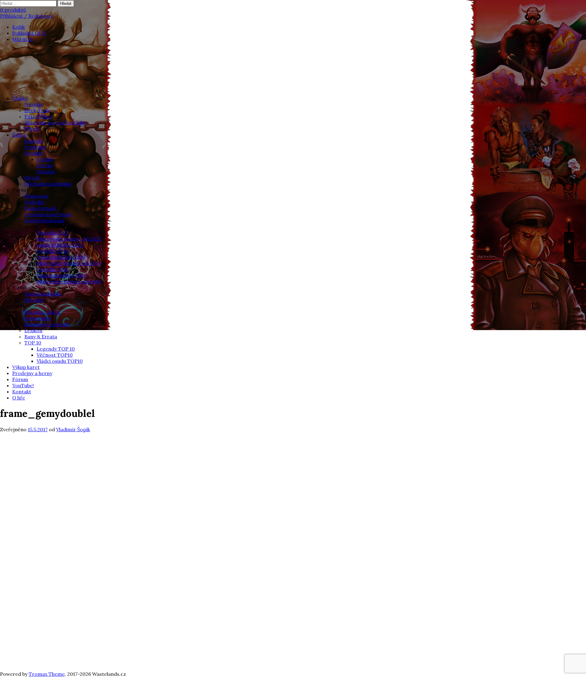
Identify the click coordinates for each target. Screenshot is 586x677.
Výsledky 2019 (53, 251)
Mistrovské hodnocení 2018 (69, 281)
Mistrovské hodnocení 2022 (69, 239)
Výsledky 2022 (53, 233)
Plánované (36, 196)
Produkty (35, 147)
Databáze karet (42, 312)
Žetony (45, 165)
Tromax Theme (47, 674)
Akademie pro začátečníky (55, 123)
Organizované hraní (47, 214)
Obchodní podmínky (48, 184)
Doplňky (33, 153)
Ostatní (46, 171)
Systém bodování (44, 220)
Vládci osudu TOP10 (60, 361)
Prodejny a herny (32, 373)
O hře (18, 398)
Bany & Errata (40, 336)
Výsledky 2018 (52, 269)
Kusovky (33, 141)
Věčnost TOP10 (55, 355)
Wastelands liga (42, 294)
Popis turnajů (40, 208)
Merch (32, 178)
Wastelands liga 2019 (61, 257)
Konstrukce (38, 318)
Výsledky (34, 202)
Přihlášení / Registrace (27, 16)
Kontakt (21, 391)
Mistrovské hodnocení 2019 (69, 263)
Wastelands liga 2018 (61, 275)
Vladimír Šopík (73, 429)
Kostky (44, 159)
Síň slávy (34, 300)
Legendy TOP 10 (56, 349)
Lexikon (33, 330)
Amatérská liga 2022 (60, 245)
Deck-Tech (36, 110)
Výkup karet (26, 367)
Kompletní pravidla (46, 324)
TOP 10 (32, 343)
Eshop (19, 135)
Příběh (31, 129)
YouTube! (23, 385)
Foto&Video (38, 116)
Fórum (20, 379)
